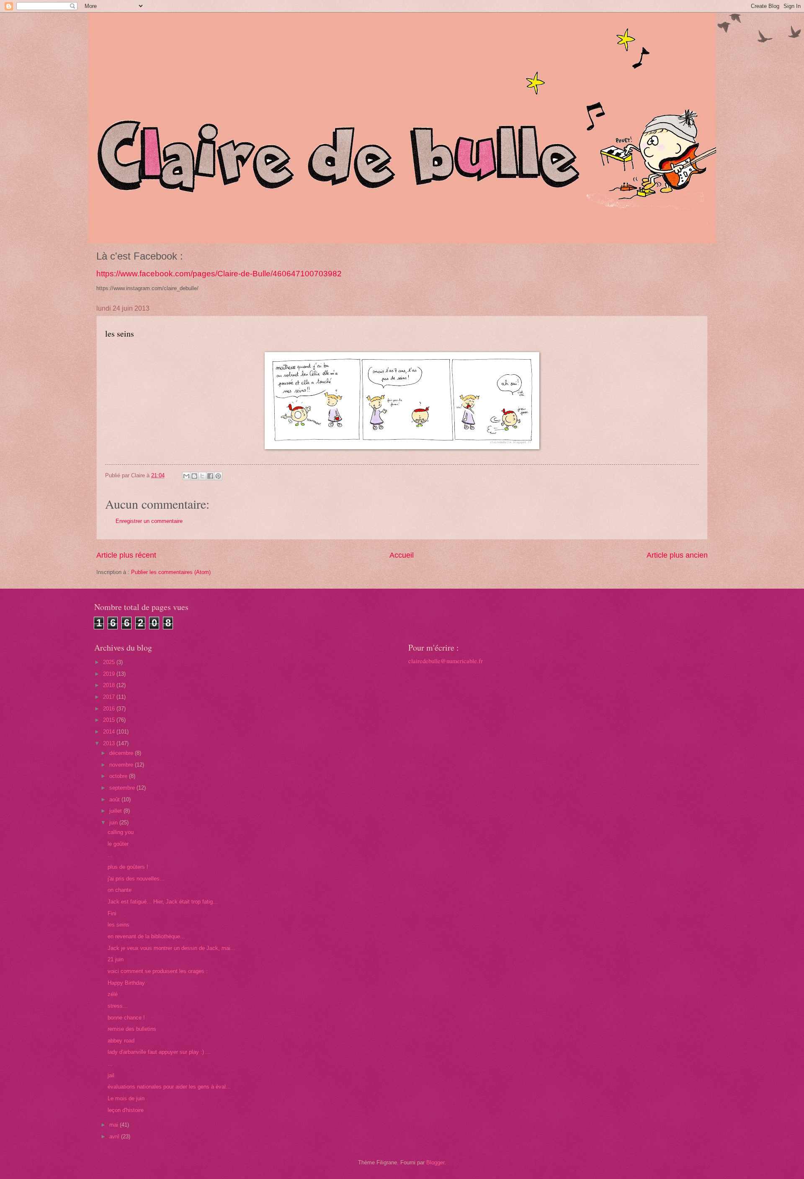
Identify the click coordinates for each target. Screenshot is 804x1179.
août (115, 799)
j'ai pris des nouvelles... (136, 878)
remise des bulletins (132, 1029)
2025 (109, 662)
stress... (118, 1006)
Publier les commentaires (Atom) (171, 572)
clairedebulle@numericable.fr (445, 661)
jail (111, 1075)
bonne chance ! (126, 1017)
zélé (113, 994)
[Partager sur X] (202, 476)
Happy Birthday (126, 983)
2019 (109, 674)
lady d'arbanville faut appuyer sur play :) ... (159, 1052)
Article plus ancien (677, 555)
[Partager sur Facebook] (210, 476)
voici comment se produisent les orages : (158, 971)
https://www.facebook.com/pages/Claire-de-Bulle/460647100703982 (219, 273)
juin (114, 822)
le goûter (118, 844)
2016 (109, 708)
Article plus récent (126, 555)
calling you (121, 832)
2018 (109, 685)
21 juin (116, 959)
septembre (123, 788)
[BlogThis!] (194, 476)
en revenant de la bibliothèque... (146, 936)
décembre (122, 753)
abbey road (121, 1040)
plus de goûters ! (128, 867)
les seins (118, 925)
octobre (119, 776)
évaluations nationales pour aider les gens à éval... (169, 1087)
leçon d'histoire (126, 1110)
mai (114, 1125)
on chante (119, 890)
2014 (109, 732)
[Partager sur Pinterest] (218, 476)
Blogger (435, 1162)
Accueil (401, 555)
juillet (116, 811)
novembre (122, 765)
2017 (109, 697)
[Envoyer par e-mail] (186, 476)
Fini (112, 913)
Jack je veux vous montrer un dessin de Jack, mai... (171, 948)
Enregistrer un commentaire (149, 521)
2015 (109, 720)
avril (115, 1136)
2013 (109, 743)
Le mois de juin (126, 1098)
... (110, 855)
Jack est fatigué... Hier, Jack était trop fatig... (163, 901)
